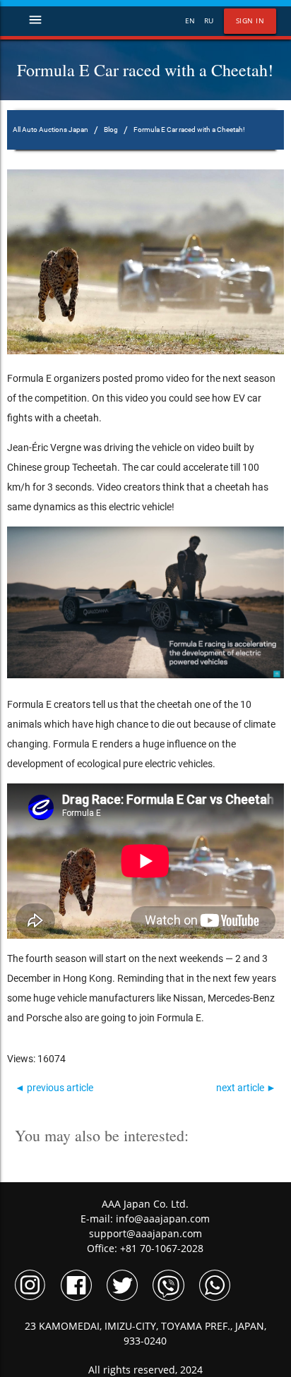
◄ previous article (54, 1087)
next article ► (246, 1087)
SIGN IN (250, 20)
